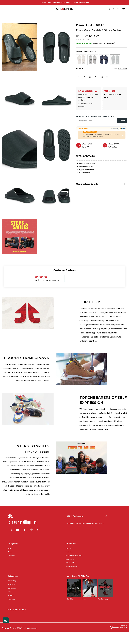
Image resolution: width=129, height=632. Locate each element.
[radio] (81, 60)
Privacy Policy (70, 559)
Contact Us (69, 552)
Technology (11, 555)
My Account (12, 588)
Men (9, 548)
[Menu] (22, 9)
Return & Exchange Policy (74, 555)
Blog (9, 592)
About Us (68, 548)
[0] (122, 9)
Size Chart (122, 68)
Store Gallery (12, 581)
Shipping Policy (71, 563)
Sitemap (10, 595)
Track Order (11, 599)
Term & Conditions (71, 566)
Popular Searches (15, 610)
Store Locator (12, 584)
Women (10, 552)
